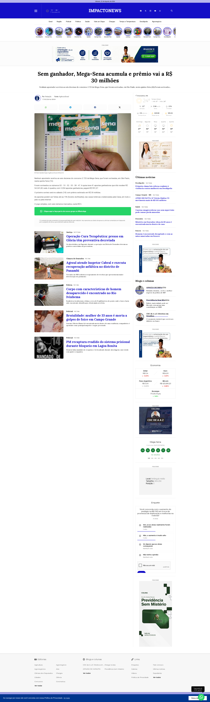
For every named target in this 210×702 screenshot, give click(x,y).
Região (59, 22)
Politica (78, 22)
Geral (50, 22)
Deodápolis (144, 22)
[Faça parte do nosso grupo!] (201, 696)
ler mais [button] (67, 698)
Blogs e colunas (144, 280)
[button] (149, 458)
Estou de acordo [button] (198, 698)
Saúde (87, 22)
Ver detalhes (155, 455)
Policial (68, 22)
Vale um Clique (99, 22)
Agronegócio (156, 22)
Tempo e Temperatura (127, 22)
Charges (112, 22)
